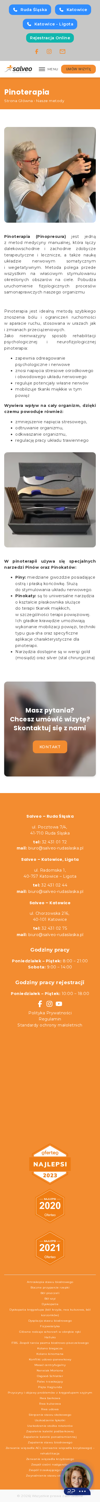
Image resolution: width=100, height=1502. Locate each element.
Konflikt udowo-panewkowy (50, 1359)
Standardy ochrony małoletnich (50, 1025)
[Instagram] (49, 51)
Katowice (77, 9)
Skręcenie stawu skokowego (50, 1415)
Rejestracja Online (50, 37)
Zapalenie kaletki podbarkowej (50, 1431)
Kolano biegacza (50, 1348)
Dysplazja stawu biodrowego (50, 1320)
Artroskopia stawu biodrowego (50, 1282)
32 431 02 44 (50, 885)
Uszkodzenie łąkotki (50, 1420)
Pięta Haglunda (50, 1387)
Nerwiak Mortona (50, 1370)
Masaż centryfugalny (50, 1365)
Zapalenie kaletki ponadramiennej (50, 1437)
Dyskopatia (50, 1304)
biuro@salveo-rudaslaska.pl (56, 848)
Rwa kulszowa (50, 1403)
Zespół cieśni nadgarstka (50, 1464)
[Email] (63, 51)
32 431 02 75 (50, 928)
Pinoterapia (16, 311)
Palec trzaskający (50, 1381)
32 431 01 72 (50, 842)
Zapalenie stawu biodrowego (50, 1442)
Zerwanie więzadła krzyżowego (50, 1459)
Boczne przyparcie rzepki (50, 1287)
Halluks (50, 1337)
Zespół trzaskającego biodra (50, 1470)
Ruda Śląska (34, 9)
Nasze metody (50, 100)
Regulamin (50, 1019)
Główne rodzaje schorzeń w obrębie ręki (50, 1332)
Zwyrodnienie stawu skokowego (50, 1475)
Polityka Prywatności (50, 1012)
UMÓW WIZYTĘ (78, 69)
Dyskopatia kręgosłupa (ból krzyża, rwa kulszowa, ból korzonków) (50, 1312)
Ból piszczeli (50, 1293)
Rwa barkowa (50, 1398)
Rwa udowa (50, 1409)
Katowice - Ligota (54, 24)
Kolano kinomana (50, 1354)
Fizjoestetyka (50, 1326)
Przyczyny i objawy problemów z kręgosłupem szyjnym (50, 1392)
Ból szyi (50, 1298)
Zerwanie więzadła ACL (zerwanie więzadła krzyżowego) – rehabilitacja (50, 1450)
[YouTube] (59, 1004)
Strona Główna (18, 100)
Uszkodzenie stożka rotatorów (50, 1426)
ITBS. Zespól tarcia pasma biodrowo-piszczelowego (50, 1343)
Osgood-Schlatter (50, 1376)
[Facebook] (36, 51)
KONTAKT (50, 746)
